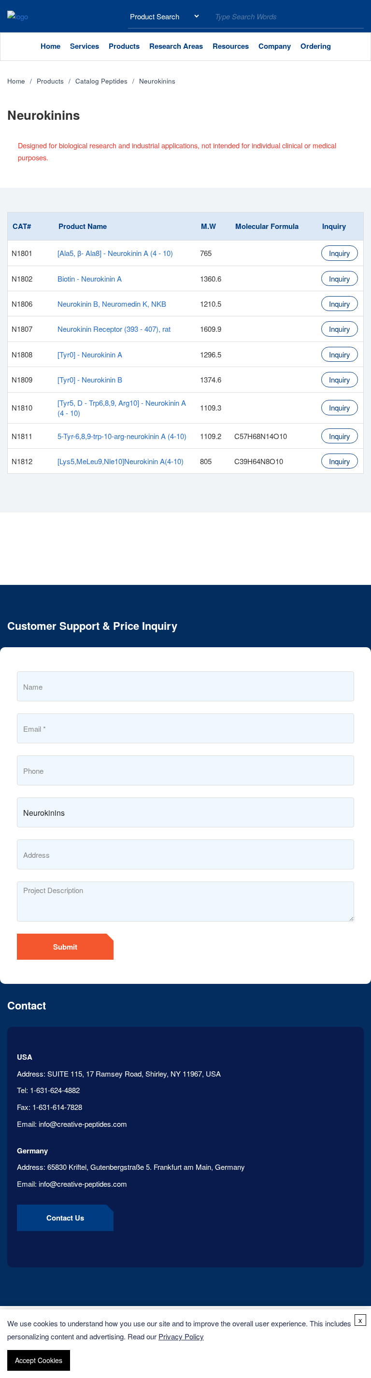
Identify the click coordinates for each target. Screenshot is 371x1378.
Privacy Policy (181, 1336)
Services (84, 46)
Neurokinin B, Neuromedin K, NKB (111, 303)
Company (274, 46)
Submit (65, 946)
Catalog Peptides (101, 80)
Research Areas (176, 46)
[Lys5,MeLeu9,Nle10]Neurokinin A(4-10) (120, 461)
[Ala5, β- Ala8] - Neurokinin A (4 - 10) (115, 253)
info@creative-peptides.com (83, 1124)
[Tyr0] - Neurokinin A (89, 354)
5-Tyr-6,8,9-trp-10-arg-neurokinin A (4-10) (121, 436)
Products (124, 46)
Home (50, 46)
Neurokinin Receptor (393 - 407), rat (114, 329)
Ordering (315, 46)
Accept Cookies (38, 1360)
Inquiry (339, 253)
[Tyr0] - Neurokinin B (89, 379)
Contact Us (65, 1217)
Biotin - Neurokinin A (89, 278)
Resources (231, 46)
